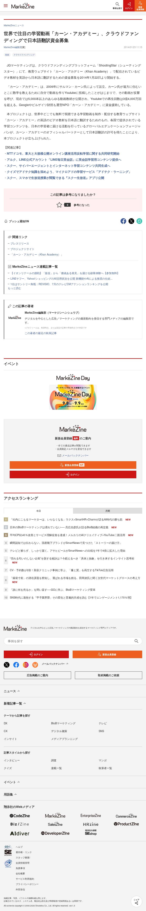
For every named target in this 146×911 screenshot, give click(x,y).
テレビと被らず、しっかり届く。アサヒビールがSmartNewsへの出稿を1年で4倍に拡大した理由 (67, 550)
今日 (38, 510)
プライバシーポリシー (27, 884)
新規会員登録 (74, 465)
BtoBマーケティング (63, 723)
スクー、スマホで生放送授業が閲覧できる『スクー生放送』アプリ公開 (55, 178)
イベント (10, 782)
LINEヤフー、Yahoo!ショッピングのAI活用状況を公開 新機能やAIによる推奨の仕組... (61, 278)
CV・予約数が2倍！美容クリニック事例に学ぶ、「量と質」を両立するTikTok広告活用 (61, 570)
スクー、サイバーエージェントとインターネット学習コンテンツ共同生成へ (58, 165)
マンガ (103, 760)
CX (5, 731)
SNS (101, 731)
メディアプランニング (64, 739)
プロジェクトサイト (22, 249)
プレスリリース (19, 243)
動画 (7, 54)
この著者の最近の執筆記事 (41, 333)
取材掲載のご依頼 (108, 675)
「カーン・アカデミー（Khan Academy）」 (36, 254)
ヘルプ (19, 846)
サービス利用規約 (25, 878)
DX (5, 723)
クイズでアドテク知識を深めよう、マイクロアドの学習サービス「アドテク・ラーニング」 (69, 171)
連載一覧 (56, 768)
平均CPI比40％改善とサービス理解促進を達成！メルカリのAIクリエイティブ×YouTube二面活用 (67, 535)
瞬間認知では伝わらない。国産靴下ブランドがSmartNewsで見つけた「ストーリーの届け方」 (66, 543)
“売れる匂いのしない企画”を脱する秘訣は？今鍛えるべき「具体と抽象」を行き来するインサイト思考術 (72, 558)
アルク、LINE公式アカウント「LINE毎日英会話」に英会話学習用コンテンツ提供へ (64, 159)
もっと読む (14, 288)
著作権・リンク (24, 852)
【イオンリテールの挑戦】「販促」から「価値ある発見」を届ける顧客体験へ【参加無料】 (65, 273)
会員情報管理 (22, 862)
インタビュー (12, 760)
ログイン (74, 474)
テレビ (103, 723)
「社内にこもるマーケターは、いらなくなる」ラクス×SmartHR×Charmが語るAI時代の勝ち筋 (66, 519)
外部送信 (20, 889)
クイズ (8, 768)
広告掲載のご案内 (37, 675)
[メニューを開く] (5, 5)
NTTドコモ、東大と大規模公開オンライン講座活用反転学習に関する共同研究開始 (63, 153)
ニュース (10, 691)
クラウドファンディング (24, 54)
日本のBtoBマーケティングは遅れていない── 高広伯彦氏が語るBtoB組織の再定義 (59, 527)
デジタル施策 (59, 731)
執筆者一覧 (105, 768)
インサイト (10, 739)
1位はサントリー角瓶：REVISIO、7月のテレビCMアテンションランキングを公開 (59, 284)
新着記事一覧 (13, 703)
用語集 (8, 794)
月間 (107, 510)
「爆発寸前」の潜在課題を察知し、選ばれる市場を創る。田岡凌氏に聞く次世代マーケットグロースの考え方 (75, 578)
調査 (53, 760)
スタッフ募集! (23, 857)
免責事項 (20, 868)
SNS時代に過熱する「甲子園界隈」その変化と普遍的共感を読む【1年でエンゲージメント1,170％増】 (71, 597)
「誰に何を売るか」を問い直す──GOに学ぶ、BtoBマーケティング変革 (52, 590)
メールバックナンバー (75, 455)
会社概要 (20, 873)
